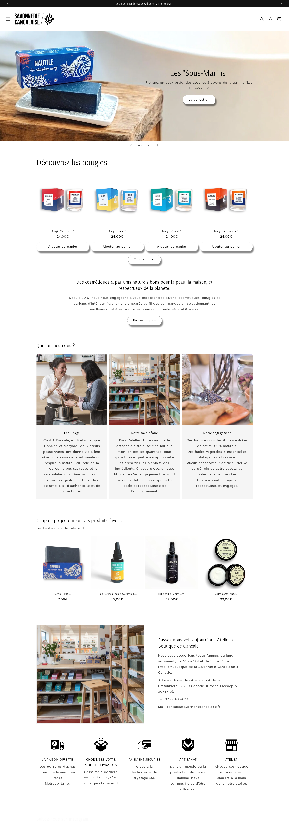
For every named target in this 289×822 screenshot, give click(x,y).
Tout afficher (144, 259)
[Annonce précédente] (7, 3)
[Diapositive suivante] (148, 145)
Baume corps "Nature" (226, 593)
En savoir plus (144, 320)
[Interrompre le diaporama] (158, 145)
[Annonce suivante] (281, 3)
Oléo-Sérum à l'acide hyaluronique (117, 593)
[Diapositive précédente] (131, 145)
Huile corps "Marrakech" (172, 593)
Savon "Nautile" (63, 593)
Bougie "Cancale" (171, 231)
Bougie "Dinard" (117, 231)
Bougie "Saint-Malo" (63, 231)
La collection (199, 99)
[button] (8, 19)
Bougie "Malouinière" (226, 231)
